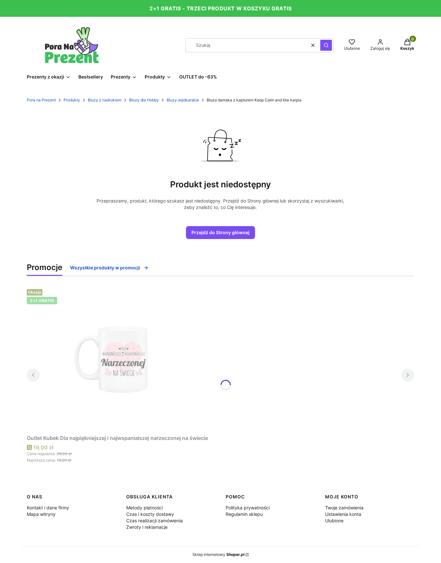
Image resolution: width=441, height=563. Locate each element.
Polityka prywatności (248, 507)
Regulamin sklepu (244, 514)
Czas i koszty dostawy (150, 514)
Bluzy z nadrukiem (104, 100)
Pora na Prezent (41, 100)
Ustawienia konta (343, 514)
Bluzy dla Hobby (144, 100)
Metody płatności (144, 507)
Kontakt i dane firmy (48, 507)
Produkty (72, 100)
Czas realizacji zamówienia (154, 520)
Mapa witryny (41, 514)
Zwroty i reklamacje (147, 527)
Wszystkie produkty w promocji (105, 267)
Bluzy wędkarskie (183, 100)
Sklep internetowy (218, 554)
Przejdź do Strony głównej (220, 232)
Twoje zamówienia (344, 507)
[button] (326, 45)
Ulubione (334, 520)
